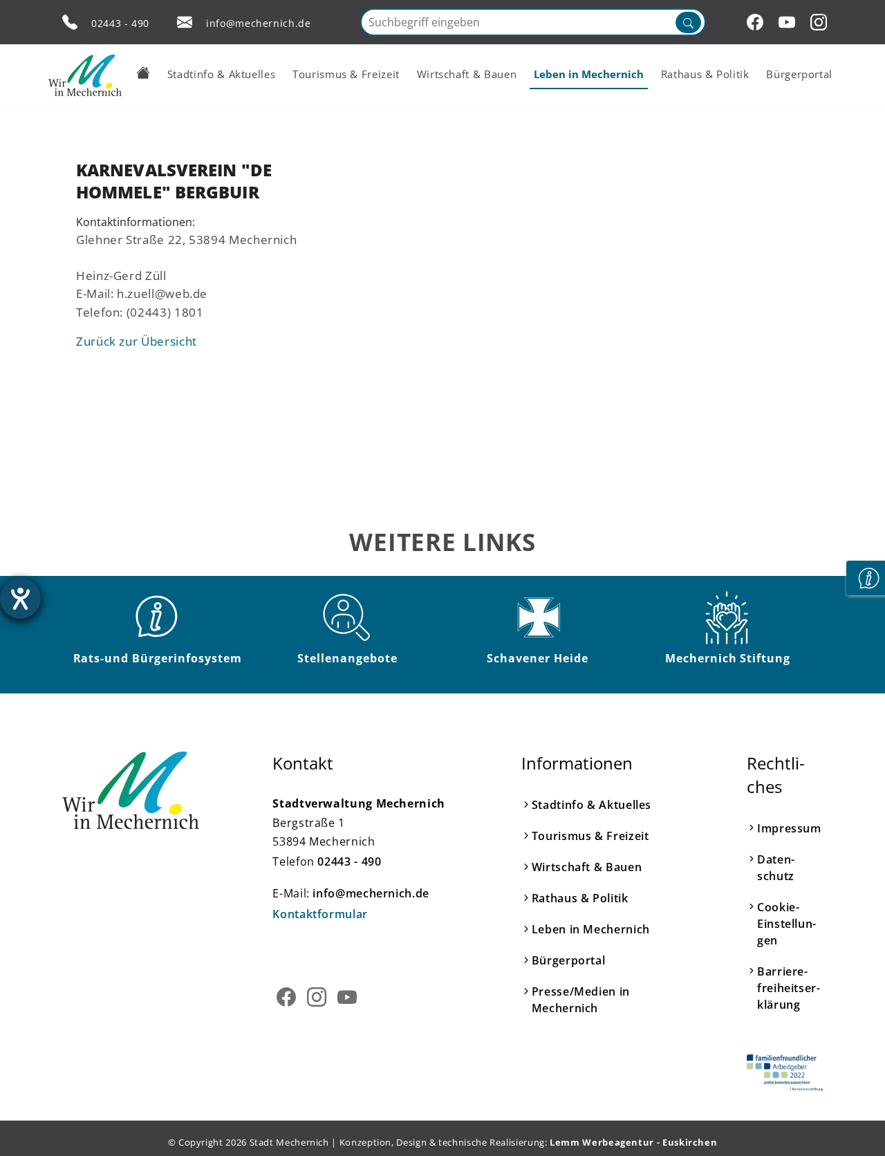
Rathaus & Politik (580, 898)
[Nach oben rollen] (853, 1124)
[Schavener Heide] (538, 617)
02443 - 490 (120, 23)
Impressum (789, 828)
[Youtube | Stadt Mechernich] (789, 22)
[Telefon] (69, 22)
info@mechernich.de (258, 23)
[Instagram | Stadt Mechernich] (821, 22)
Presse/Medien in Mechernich (581, 1000)
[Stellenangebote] (347, 617)
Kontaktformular (320, 914)
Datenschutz (775, 868)
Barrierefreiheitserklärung (788, 988)
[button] (143, 73)
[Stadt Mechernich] (85, 75)
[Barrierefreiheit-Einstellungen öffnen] (20, 598)
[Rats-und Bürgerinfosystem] (157, 617)
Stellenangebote (347, 658)
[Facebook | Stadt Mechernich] (757, 22)
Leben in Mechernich (591, 929)
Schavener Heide (537, 658)
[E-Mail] (184, 22)
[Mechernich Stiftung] (728, 617)
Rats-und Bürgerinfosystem (157, 658)
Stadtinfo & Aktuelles (591, 804)
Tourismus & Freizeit (590, 835)
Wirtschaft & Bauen (587, 867)
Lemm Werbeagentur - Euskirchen (633, 1142)
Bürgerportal (569, 960)
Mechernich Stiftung (727, 658)
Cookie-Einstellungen (786, 923)
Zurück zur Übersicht (136, 341)
